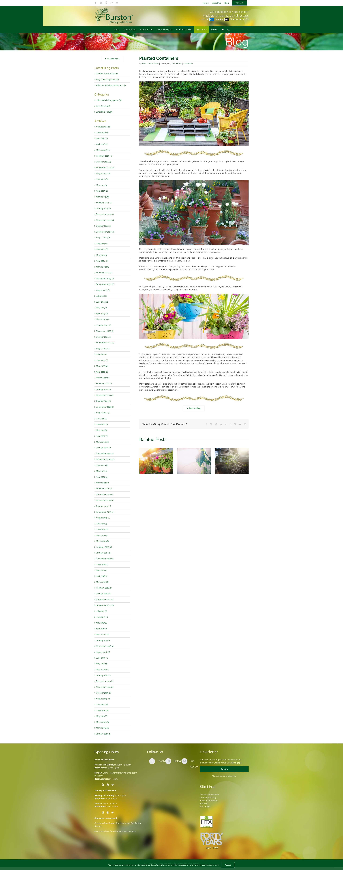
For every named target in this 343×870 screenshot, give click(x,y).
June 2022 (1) (102, 360)
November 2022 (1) (104, 331)
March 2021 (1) (102, 442)
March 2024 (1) (102, 267)
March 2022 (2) (102, 377)
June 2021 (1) (102, 424)
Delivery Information (209, 794)
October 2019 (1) (103, 506)
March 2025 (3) (102, 197)
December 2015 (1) (104, 681)
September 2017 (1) (105, 605)
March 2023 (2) (102, 319)
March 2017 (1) (102, 634)
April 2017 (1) (101, 629)
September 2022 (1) (105, 342)
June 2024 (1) (102, 249)
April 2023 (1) (102, 313)
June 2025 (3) (102, 179)
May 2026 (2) (102, 138)
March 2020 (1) (102, 483)
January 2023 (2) (103, 325)
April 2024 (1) (102, 261)
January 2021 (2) (103, 448)
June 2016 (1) (102, 658)
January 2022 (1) (103, 389)
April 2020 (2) (102, 477)
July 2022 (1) (101, 354)
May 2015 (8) (101, 716)
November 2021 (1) (104, 395)
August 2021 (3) (103, 413)
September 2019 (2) (105, 512)
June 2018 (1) (102, 564)
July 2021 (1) (101, 418)
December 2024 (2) (105, 214)
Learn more (214, 865)
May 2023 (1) (101, 307)
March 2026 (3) (103, 150)
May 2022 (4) (102, 366)
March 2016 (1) (102, 669)
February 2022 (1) (104, 383)
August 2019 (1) (103, 518)
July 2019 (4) (101, 523)
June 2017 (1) (102, 617)
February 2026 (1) (104, 156)
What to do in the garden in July (111, 85)
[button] (228, 29)
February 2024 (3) (104, 272)
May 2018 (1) (101, 570)
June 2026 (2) (102, 132)
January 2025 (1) (103, 208)
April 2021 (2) (102, 436)
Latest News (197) (104, 112)
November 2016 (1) (104, 646)
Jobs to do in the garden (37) (109, 100)
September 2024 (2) (105, 232)
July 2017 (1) (101, 611)
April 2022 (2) (102, 372)
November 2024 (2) (105, 220)
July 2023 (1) (101, 296)
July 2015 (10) (102, 704)
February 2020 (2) (104, 488)
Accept (228, 865)
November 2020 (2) (105, 459)
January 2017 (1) (103, 640)
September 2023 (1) (105, 284)
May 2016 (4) (101, 664)
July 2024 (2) (101, 243)
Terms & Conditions (209, 800)
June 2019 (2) (102, 529)
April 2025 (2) (102, 191)
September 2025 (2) (105, 167)
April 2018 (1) (101, 576)
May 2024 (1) (101, 255)
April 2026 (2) (102, 144)
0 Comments (188, 64)
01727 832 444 (237, 16)
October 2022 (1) (103, 337)
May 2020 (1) (101, 471)
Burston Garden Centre (150, 64)
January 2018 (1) (103, 594)
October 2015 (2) (103, 693)
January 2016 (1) (103, 675)
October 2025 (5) (103, 162)
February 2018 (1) (104, 588)
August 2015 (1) (103, 699)
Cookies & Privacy (208, 797)
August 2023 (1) (103, 290)
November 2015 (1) (104, 687)
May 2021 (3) (101, 430)
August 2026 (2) (103, 127)
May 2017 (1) (101, 623)
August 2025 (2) (103, 173)
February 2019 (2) (104, 547)
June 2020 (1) (102, 465)
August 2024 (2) (103, 237)
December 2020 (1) (104, 453)
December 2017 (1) (104, 599)
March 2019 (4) (102, 541)
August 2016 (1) (103, 652)
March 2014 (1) (102, 728)
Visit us (209, 16)
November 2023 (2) (105, 278)
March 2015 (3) (102, 722)
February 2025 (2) (104, 202)
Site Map (204, 803)
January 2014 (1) (103, 734)
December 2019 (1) (104, 494)
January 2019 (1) (103, 553)
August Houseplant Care (107, 79)
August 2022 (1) (103, 348)
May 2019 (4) (101, 535)
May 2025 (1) (101, 185)
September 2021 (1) (105, 407)
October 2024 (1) (103, 226)
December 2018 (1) (104, 559)
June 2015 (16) (102, 710)
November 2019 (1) (104, 500)
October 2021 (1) (103, 401)
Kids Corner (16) (103, 106)
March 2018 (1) (102, 582)
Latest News (177, 64)
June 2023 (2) (102, 302)
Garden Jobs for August (107, 73)
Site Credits (205, 806)
